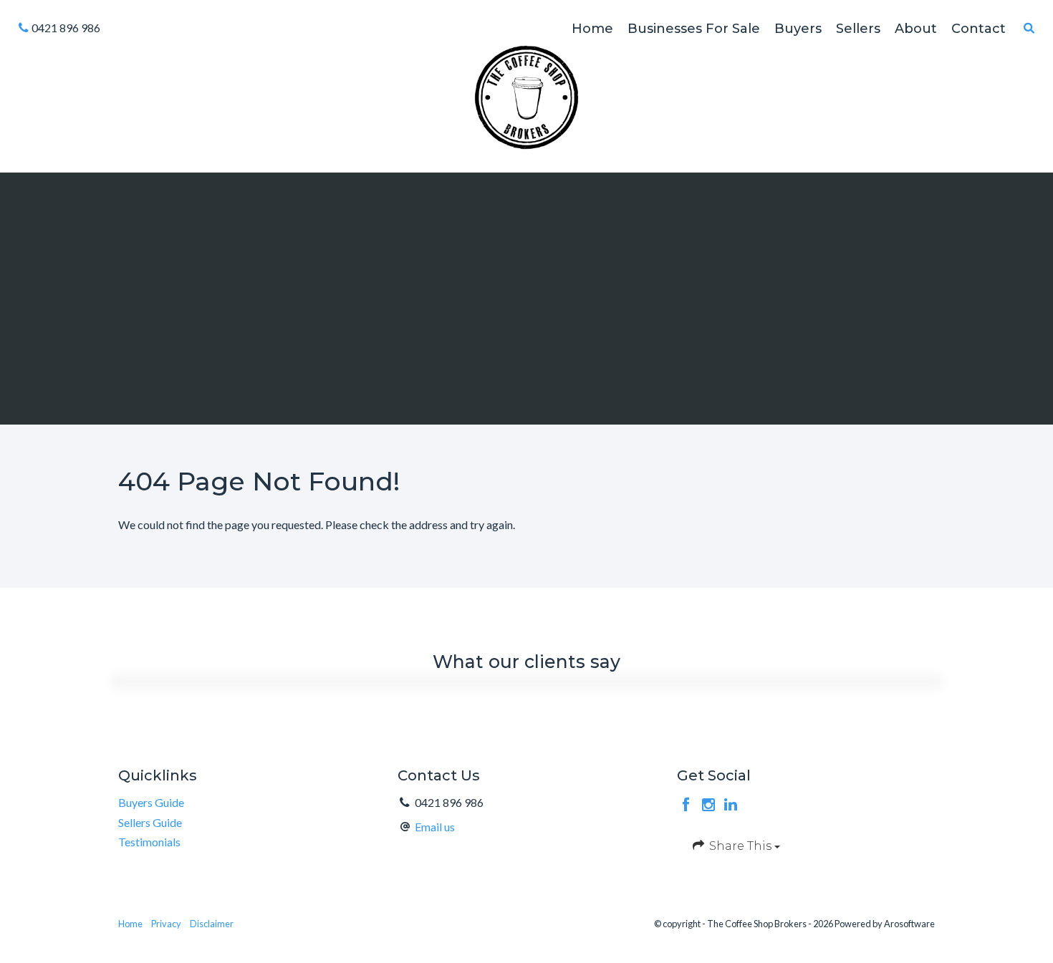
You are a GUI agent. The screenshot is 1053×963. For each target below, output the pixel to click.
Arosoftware (909, 923)
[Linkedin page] (731, 805)
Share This (740, 846)
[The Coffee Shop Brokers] (526, 95)
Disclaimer (212, 923)
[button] (1029, 28)
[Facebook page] (688, 805)
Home (130, 923)
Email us (435, 826)
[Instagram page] (710, 805)
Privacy (166, 923)
